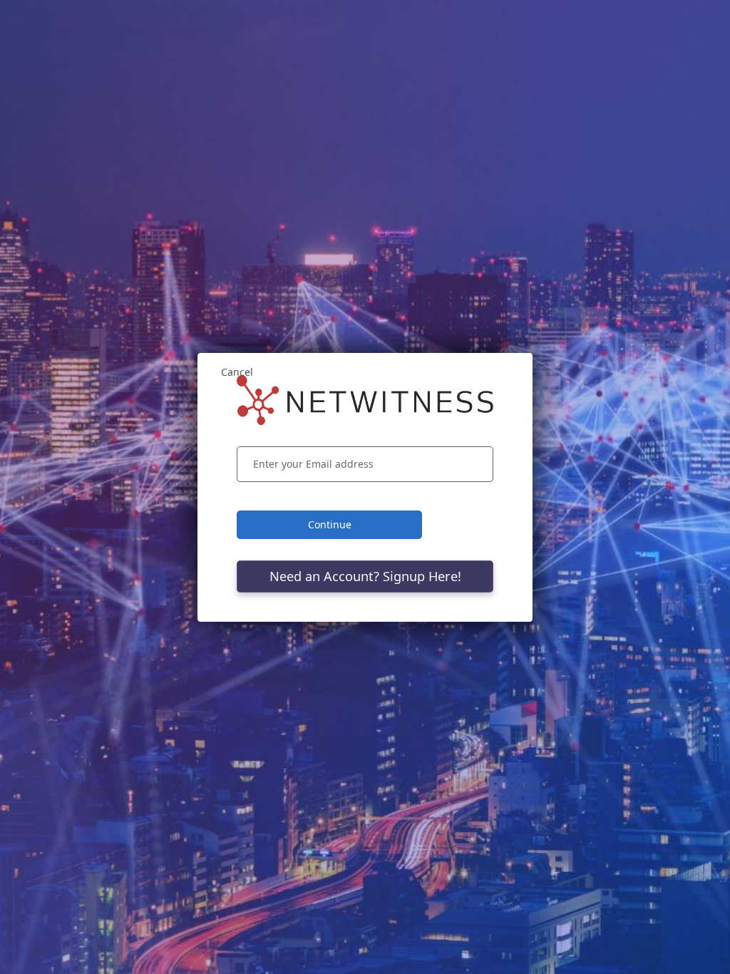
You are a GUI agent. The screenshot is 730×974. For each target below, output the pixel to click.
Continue (329, 524)
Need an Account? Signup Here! (365, 576)
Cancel (237, 372)
